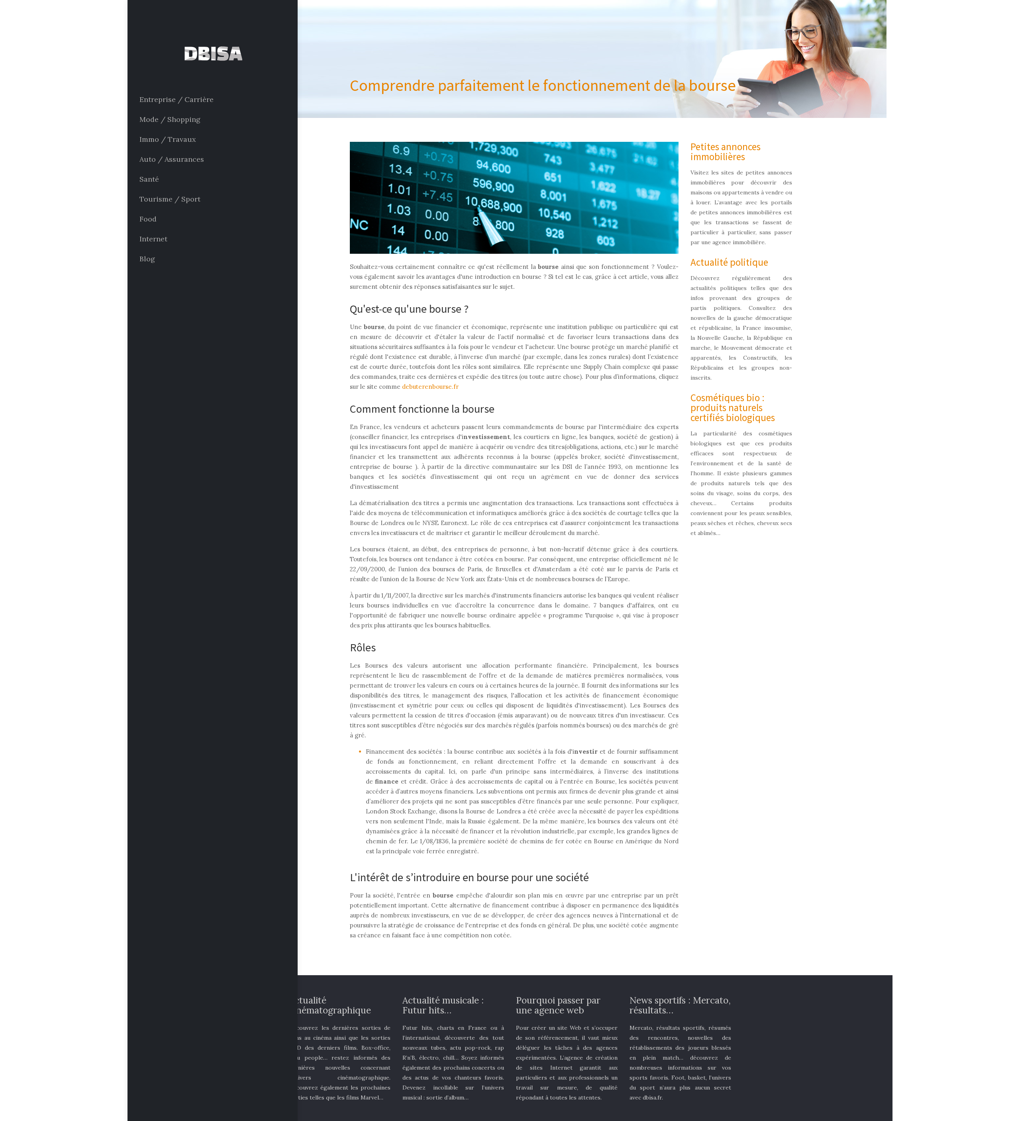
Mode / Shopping (169, 119)
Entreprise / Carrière (176, 99)
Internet (153, 238)
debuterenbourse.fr (430, 386)
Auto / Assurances (171, 159)
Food (148, 218)
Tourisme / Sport (169, 199)
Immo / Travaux (167, 139)
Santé (149, 179)
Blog (147, 258)
